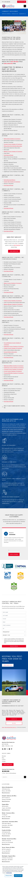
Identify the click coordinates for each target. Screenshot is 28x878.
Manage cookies (9, 875)
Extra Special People (8, 155)
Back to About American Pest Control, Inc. (14, 406)
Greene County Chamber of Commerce (13, 300)
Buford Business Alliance (9, 180)
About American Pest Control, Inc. (11, 727)
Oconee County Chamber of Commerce (13, 144)
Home (3, 727)
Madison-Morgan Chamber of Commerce (13, 304)
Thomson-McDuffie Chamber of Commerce (13, 373)
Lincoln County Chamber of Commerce (13, 371)
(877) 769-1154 (7, 1)
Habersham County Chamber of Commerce (14, 346)
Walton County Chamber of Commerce (12, 283)
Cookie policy (8, 872)
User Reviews (13, 773)
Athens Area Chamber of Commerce (12, 138)
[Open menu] (25, 6)
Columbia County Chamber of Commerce (13, 369)
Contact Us (14, 719)
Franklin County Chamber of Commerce (13, 348)
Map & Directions (6, 792)
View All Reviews (14, 554)
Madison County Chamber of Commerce (13, 151)
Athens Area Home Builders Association (13, 146)
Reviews (14, 723)
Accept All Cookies (18, 875)
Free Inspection (21, 1)
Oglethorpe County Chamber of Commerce (14, 367)
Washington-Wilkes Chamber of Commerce (13, 365)
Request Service (14, 646)
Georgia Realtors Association (10, 352)
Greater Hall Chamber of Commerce (12, 181)
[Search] (25, 777)
